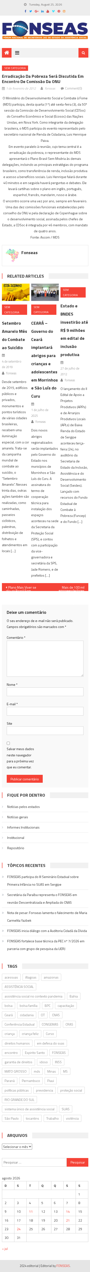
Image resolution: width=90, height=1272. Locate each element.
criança (10, 1033)
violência (72, 1118)
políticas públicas (17, 1090)
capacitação (66, 1005)
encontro (11, 1052)
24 (19, 1228)
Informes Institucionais (23, 827)
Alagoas (30, 977)
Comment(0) (73, 88)
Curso (50, 1033)
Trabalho (52, 1118)
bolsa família (28, 1005)
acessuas (11, 977)
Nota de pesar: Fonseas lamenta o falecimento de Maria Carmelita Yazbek (47, 916)
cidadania (27, 1014)
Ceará (9, 1014)
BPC (47, 1005)
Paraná (10, 1080)
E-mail (12, 703)
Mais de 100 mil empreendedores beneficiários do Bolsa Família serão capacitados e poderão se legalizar (68, 588)
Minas (51, 1071)
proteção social (71, 1090)
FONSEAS (59, 1052)
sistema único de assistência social (29, 1108)
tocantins (32, 1118)
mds (37, 1071)
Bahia (74, 996)
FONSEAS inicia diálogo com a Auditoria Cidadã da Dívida (47, 930)
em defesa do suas (50, 1043)
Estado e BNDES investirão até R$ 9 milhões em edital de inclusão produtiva (74, 330)
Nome (12, 684)
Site (9, 723)
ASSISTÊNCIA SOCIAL (19, 986)
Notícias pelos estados (23, 806)
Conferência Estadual (20, 1024)
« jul (5, 1248)
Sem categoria (15, 68)
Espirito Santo (35, 1052)
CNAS (56, 1014)
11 (31, 1211)
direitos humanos (17, 1043)
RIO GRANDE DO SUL (19, 1099)
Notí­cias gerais (17, 816)
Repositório (15, 847)
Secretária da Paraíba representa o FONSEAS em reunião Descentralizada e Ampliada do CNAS (42, 898)
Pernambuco (31, 1080)
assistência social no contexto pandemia (33, 996)
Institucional (15, 837)
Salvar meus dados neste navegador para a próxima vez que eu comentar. (20, 758)
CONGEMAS (50, 1024)
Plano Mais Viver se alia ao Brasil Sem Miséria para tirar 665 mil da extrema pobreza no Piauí (23, 588)
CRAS (69, 1024)
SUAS (66, 1108)
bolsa (8, 1005)
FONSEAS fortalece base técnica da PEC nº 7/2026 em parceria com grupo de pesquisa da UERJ (45, 944)
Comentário (16, 637)
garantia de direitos (18, 1061)
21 (68, 1220)
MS (65, 1071)
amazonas (51, 977)
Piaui (50, 1080)
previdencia (44, 1090)
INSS (58, 1061)
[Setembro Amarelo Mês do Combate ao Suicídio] (16, 292)
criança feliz (30, 1033)
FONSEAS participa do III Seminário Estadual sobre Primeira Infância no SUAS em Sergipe (43, 880)
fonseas (50, 88)
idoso (44, 1061)
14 (68, 1211)
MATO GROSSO (16, 1071)
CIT (43, 1014)
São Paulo (12, 1118)
